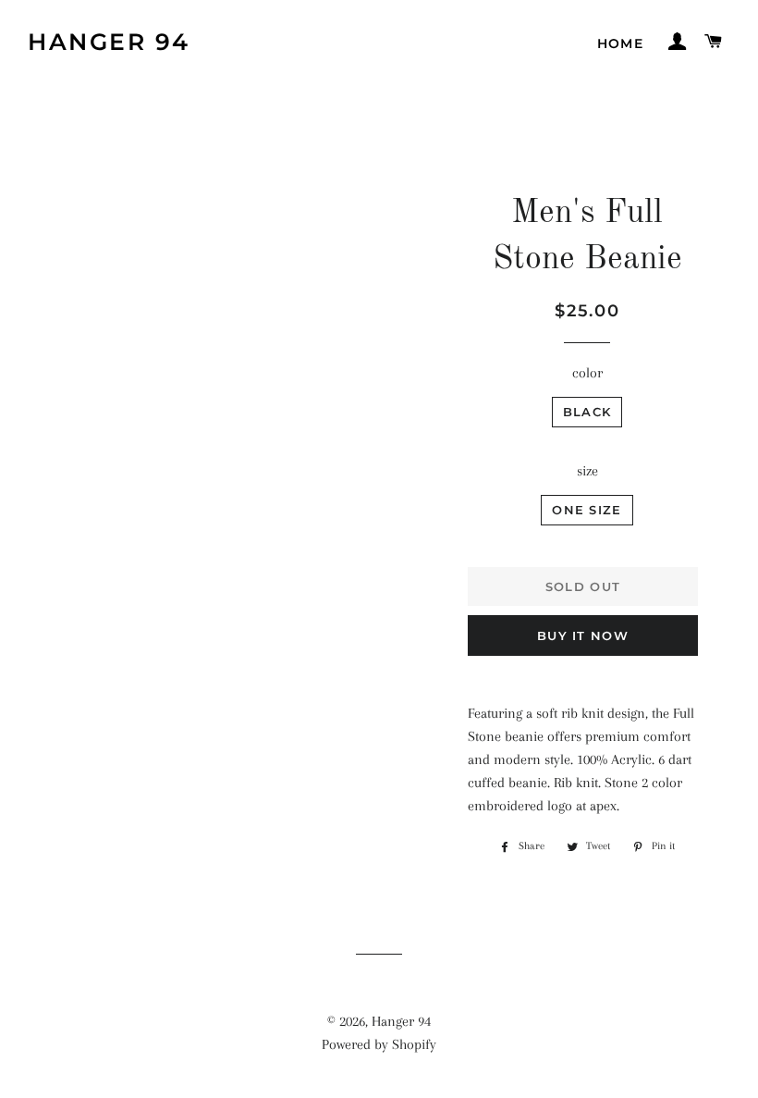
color (587, 372)
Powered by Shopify (379, 1044)
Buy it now (583, 635)
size (587, 471)
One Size (586, 509)
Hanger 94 (109, 42)
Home (620, 43)
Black (587, 411)
